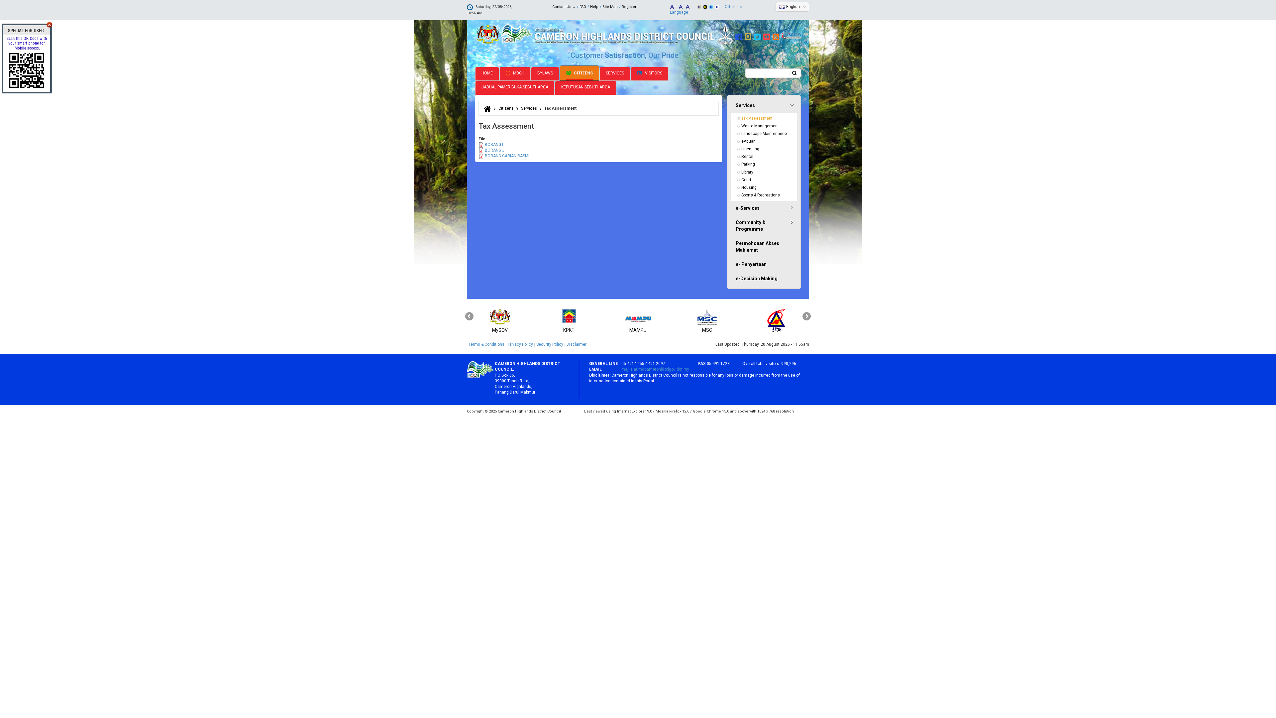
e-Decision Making (757, 278)
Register (629, 7)
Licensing (750, 149)
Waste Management (760, 126)
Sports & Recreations (760, 195)
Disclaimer (576, 344)
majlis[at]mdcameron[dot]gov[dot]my (655, 369)
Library (747, 172)
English (793, 6)
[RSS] (777, 36)
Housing (749, 187)
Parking (748, 164)
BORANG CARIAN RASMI (507, 156)
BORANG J (494, 150)
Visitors (653, 73)
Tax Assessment (757, 118)
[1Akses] (791, 36)
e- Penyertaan (751, 264)
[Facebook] (739, 36)
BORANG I (494, 144)
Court (746, 180)
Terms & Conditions (486, 344)
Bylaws (545, 73)
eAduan (748, 141)
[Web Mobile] (749, 36)
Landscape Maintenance (764, 133)
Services (615, 73)
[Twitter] (758, 36)
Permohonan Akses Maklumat (757, 247)
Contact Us (562, 7)
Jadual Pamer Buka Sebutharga (514, 87)
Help (594, 7)
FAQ (583, 7)
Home (487, 73)
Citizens (583, 73)
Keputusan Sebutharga (585, 87)
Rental (747, 156)
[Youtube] (767, 36)
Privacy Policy (520, 344)
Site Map (610, 7)
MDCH (518, 73)
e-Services (748, 208)
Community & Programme (751, 226)
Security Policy (549, 344)
